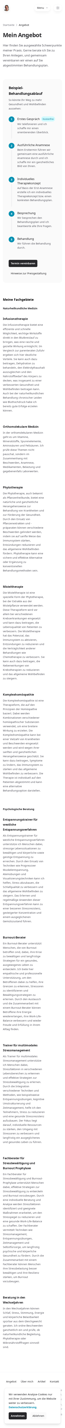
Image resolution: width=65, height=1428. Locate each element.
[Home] (6, 8)
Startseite (8, 25)
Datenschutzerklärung (22, 1407)
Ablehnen (38, 1415)
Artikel (42, 1381)
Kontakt (54, 1381)
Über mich (27, 1381)
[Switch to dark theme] (57, 7)
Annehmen (18, 1415)
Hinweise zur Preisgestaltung (28, 273)
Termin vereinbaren (23, 263)
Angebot (11, 1381)
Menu (40, 7)
